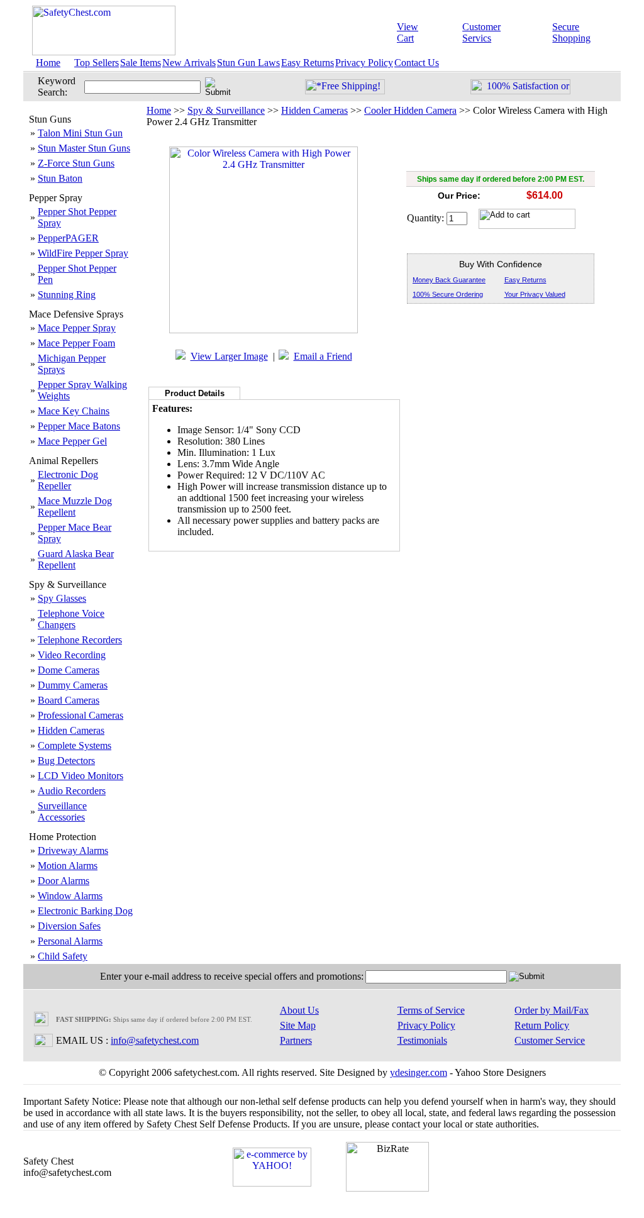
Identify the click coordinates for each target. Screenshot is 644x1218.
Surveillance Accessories (62, 811)
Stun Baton (60, 178)
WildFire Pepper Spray (83, 253)
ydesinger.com (418, 1072)
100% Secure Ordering (448, 294)
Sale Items (140, 62)
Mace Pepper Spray (77, 328)
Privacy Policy (364, 62)
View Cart (407, 32)
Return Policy (541, 1025)
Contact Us (416, 62)
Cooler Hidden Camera (410, 110)
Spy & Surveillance (226, 110)
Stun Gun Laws (248, 62)
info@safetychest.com (155, 1040)
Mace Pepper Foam (76, 343)
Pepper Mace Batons (79, 426)
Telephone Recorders (80, 639)
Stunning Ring (67, 294)
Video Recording (72, 655)
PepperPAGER (68, 238)
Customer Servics (481, 32)
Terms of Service (431, 1010)
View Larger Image (229, 356)
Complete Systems (74, 745)
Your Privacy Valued (534, 294)
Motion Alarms (67, 865)
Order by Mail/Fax (551, 1010)
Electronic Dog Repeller (68, 480)
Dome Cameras (68, 670)
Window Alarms (70, 895)
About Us (299, 1010)
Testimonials (422, 1040)
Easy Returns (307, 62)
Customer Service (549, 1040)
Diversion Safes (69, 926)
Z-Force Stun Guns (76, 163)
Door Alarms (63, 880)
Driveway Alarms (73, 850)
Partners (296, 1040)
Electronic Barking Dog (85, 910)
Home (48, 62)
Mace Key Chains (73, 411)
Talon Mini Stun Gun (80, 133)
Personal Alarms (70, 941)
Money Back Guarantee (449, 280)
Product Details (195, 393)
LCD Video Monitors (80, 775)
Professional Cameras (80, 715)
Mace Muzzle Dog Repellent (75, 507)
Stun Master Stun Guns (84, 148)
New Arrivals (189, 62)
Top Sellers (96, 62)
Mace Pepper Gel (72, 441)
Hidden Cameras (71, 730)
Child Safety (62, 956)
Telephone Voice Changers (71, 619)
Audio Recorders (72, 790)
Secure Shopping (571, 32)
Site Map (298, 1025)
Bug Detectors (66, 760)
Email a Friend (323, 356)
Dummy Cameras (73, 685)
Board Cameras (68, 700)
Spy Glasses (62, 598)
